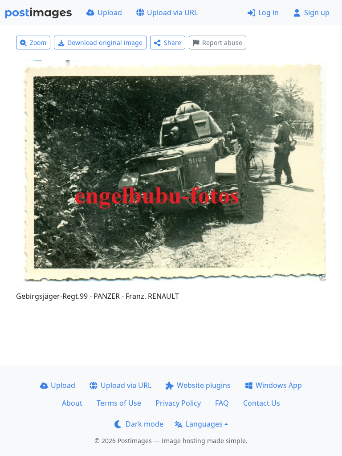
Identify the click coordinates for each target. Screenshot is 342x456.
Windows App (279, 385)
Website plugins (204, 385)
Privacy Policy (178, 403)
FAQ (222, 403)
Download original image (104, 42)
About (72, 403)
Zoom (38, 42)
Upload (110, 12)
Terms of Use (119, 403)
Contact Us (261, 403)
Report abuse (222, 42)
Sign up (317, 12)
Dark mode (144, 424)
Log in (268, 12)
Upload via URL (172, 12)
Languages (204, 424)
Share (172, 42)
